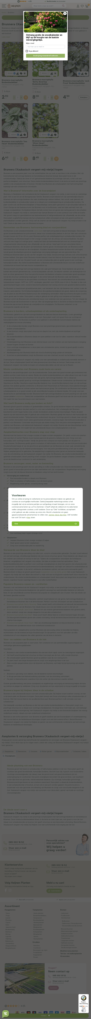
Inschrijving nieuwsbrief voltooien (45, 56)
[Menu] (87, 995)
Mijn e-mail (30, 43)
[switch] (83, 1010)
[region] (45, 509)
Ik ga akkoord (33, 51)
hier (28, 517)
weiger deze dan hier (58, 515)
